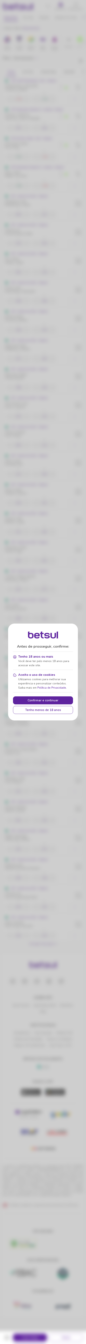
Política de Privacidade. (52, 688)
